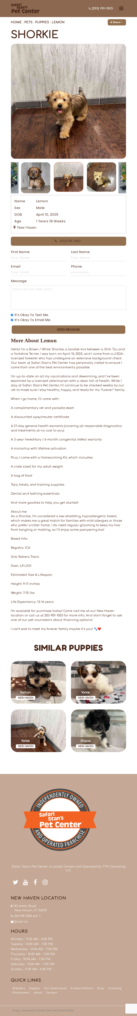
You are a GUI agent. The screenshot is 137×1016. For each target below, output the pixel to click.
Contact (51, 992)
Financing (114, 988)
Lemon (58, 22)
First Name (20, 252)
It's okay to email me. (33, 320)
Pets (28, 22)
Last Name (80, 252)
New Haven (26, 228)
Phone (76, 266)
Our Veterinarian (55, 988)
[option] (68, 101)
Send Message (68, 329)
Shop (100, 988)
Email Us (21, 921)
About (38, 992)
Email (15, 266)
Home (16, 22)
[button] (121, 8)
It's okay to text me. (32, 315)
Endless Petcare (82, 988)
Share (116, 22)
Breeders (19, 988)
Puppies (42, 22)
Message (19, 281)
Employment (21, 992)
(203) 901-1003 (69, 241)
